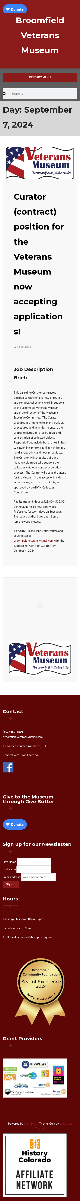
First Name (9, 862)
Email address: (12, 877)
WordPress (31, 1123)
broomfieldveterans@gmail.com (34, 540)
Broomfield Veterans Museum (40, 35)
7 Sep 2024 (24, 346)
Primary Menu (40, 77)
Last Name (9, 869)
